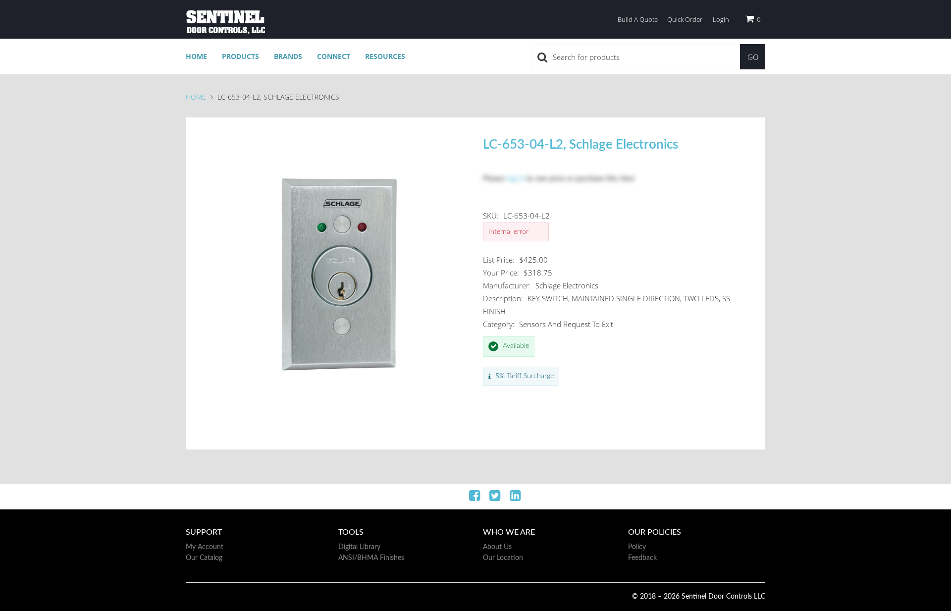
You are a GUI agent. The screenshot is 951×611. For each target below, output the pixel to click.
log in (515, 178)
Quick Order (684, 19)
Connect (333, 56)
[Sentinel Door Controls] (225, 22)
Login (721, 19)
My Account (204, 547)
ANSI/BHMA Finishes (371, 558)
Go (752, 57)
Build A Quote (638, 19)
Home (196, 56)
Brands (288, 56)
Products (240, 56)
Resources (385, 56)
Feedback (642, 558)
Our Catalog (204, 558)
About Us (497, 547)
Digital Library (359, 547)
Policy (637, 547)
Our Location (503, 558)
